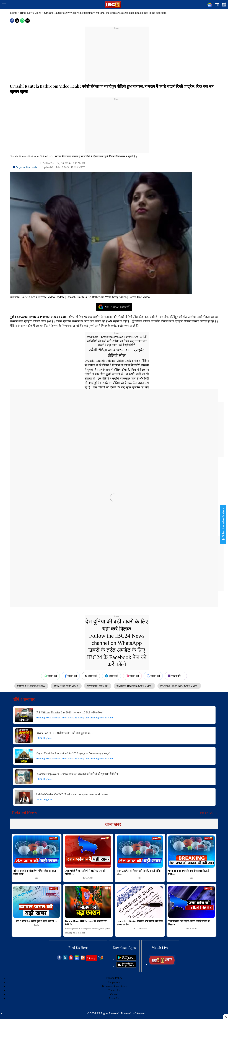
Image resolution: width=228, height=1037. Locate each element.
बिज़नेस (36, 925)
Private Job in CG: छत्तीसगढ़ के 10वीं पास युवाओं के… (64, 732)
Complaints (113, 982)
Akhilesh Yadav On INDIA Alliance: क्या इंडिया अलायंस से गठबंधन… (73, 794)
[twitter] (65, 959)
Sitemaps (91, 958)
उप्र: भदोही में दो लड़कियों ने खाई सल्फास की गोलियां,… (85, 872)
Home (13, 12)
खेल (36, 878)
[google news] (76, 959)
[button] (4, 5)
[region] (116, 52)
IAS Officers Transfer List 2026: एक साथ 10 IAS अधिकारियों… (70, 712)
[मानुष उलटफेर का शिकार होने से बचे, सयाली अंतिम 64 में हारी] (140, 851)
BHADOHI (88, 878)
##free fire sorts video (66, 685)
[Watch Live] (162, 964)
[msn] (100, 959)
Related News (24, 812)
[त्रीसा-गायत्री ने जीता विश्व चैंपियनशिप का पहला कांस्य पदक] (36, 851)
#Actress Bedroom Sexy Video (134, 685)
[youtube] (71, 959)
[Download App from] (126, 959)
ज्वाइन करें (52, 675)
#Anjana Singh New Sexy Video (179, 685)
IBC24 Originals (44, 738)
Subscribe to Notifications (223, 522)
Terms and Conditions (114, 986)
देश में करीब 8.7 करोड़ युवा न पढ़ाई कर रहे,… (36, 921)
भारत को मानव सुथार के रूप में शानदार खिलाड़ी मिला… (188, 872)
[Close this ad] (225, 1016)
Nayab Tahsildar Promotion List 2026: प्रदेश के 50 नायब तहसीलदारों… (74, 753)
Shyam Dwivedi (26, 167)
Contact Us (114, 990)
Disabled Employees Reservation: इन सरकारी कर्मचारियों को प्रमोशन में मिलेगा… (78, 773)
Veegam (139, 1013)
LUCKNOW (191, 928)
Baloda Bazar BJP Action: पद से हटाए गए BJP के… (86, 923)
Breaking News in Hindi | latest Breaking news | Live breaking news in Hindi (74, 717)
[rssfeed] (82, 959)
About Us (114, 998)
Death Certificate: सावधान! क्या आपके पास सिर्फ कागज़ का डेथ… (140, 923)
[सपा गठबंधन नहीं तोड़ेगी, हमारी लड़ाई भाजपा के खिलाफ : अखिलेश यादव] (191, 902)
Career (114, 994)
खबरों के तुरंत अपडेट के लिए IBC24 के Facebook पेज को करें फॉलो (116, 657)
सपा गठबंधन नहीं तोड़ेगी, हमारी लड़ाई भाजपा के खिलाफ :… (188, 923)
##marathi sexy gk (97, 685)
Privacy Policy (114, 977)
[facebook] (59, 959)
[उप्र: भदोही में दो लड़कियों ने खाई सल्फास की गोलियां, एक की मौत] (88, 851)
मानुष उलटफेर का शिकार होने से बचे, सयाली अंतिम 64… (139, 872)
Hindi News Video (30, 12)
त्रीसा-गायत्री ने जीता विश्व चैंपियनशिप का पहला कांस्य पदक (34, 872)
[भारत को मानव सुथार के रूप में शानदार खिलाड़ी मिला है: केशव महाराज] (191, 851)
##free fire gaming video (31, 685)
